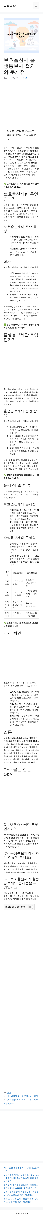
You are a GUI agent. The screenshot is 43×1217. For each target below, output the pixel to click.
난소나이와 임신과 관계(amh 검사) (23, 1096)
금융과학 (10, 6)
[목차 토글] (29, 907)
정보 (9, 1092)
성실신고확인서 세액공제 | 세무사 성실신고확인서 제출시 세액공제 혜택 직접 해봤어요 (21, 1178)
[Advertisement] (21, 105)
